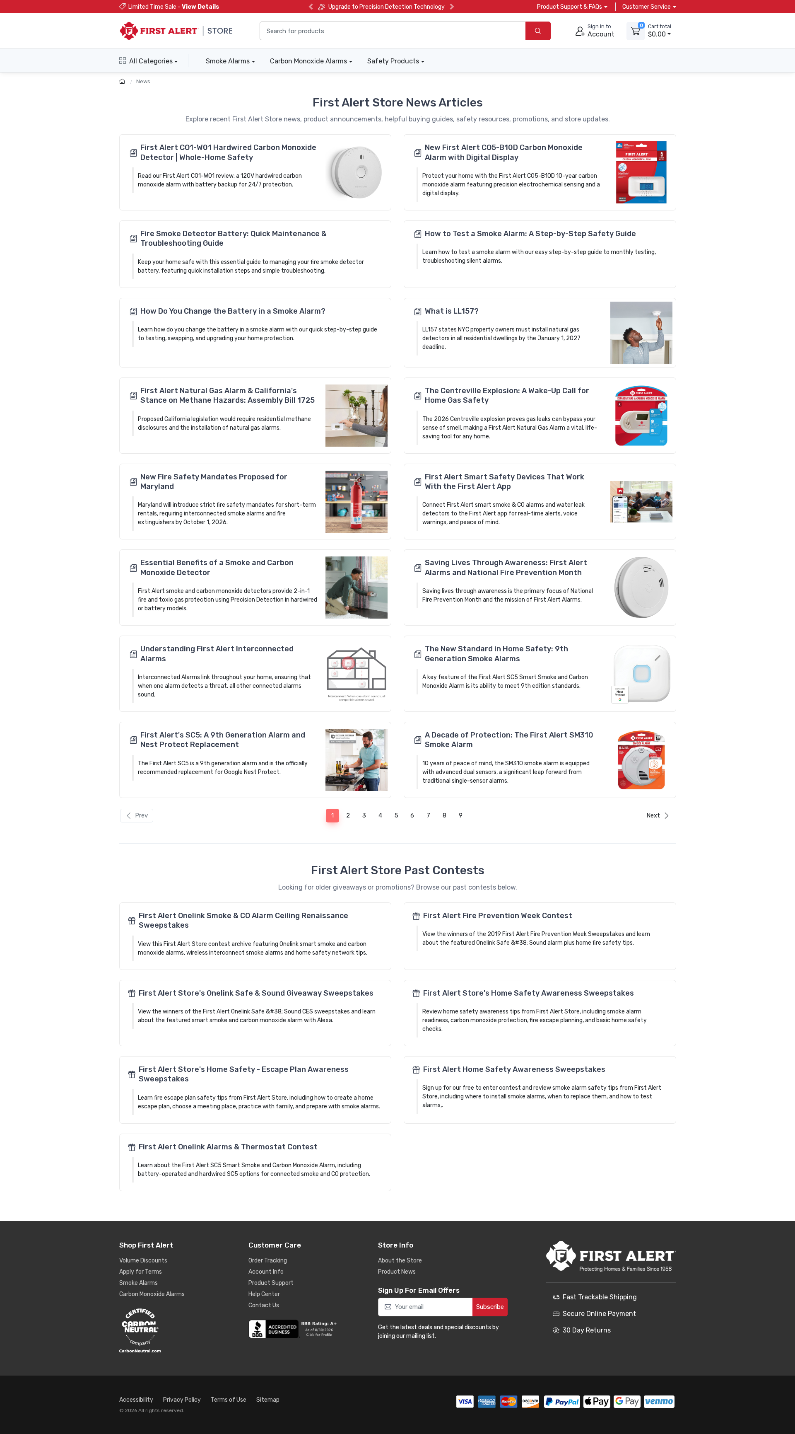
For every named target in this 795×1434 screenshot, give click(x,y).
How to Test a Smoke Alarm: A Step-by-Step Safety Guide (530, 233)
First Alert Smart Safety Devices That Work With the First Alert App (504, 481)
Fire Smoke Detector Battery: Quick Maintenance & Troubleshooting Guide (233, 238)
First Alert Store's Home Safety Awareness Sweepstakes (528, 993)
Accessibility (136, 1399)
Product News (397, 1271)
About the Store (400, 1260)
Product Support (271, 1282)
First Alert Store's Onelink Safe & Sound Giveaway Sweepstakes (256, 993)
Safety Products (393, 61)
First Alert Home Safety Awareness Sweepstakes (514, 1069)
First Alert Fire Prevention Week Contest (497, 915)
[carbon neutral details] (164, 1330)
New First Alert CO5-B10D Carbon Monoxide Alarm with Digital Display (504, 152)
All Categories (151, 61)
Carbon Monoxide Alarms (308, 61)
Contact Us (263, 1305)
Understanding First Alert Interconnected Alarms (217, 653)
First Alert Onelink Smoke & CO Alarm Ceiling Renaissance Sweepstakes (243, 920)
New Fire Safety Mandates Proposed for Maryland (213, 481)
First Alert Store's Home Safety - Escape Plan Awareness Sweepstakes (244, 1074)
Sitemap (267, 1399)
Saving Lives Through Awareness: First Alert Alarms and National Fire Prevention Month (506, 567)
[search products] (538, 31)
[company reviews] (294, 1329)
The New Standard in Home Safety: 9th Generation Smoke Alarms (496, 653)
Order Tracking (267, 1260)
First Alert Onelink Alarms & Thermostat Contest (228, 1146)
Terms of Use (228, 1399)
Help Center (264, 1294)
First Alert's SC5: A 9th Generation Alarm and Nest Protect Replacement (222, 739)
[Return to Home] (123, 81)
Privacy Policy (182, 1399)
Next (653, 815)
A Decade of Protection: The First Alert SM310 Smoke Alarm (509, 739)
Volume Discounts (143, 1260)
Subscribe (490, 1307)
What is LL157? (452, 311)
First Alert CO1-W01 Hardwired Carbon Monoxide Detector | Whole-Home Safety (228, 152)
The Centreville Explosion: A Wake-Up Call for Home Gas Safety (507, 395)
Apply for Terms (140, 1271)
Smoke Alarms (228, 61)
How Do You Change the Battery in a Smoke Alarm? (232, 311)
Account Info (266, 1271)
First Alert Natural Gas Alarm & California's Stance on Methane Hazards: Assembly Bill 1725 (227, 395)
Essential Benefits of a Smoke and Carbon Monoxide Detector (217, 567)
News (143, 81)
